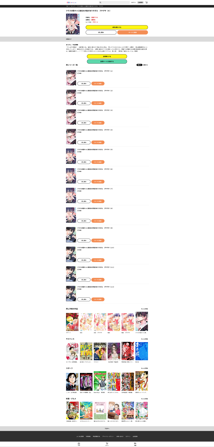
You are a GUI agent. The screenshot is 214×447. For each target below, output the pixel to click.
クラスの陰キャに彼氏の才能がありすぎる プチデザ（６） (95, 169)
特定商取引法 (96, 436)
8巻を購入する (116, 27)
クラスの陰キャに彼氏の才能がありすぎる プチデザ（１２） (96, 287)
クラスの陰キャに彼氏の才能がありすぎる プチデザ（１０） (96, 247)
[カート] (147, 3)
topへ (107, 428)
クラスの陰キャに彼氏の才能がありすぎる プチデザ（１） (95, 71)
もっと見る (144, 309)
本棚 (135, 445)
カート (107, 445)
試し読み (101, 32)
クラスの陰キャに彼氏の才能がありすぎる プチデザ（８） (95, 208)
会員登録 (140, 2)
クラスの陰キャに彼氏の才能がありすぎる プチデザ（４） (95, 130)
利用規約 (88, 436)
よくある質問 (80, 436)
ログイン (133, 2)
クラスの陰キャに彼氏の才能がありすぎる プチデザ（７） (95, 189)
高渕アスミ (94, 17)
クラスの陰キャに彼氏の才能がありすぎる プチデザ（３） (95, 110)
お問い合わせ (119, 436)
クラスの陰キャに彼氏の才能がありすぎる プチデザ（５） (95, 149)
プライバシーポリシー (108, 436)
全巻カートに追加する (107, 61)
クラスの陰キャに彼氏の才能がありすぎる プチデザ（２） (95, 91)
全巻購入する (107, 56)
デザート (95, 22)
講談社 (93, 20)
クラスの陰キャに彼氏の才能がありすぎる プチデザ (90, 6)
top (67, 6)
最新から (145, 65)
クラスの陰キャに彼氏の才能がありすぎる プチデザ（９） (95, 228)
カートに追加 (133, 32)
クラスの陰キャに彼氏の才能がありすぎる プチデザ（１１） (96, 267)
